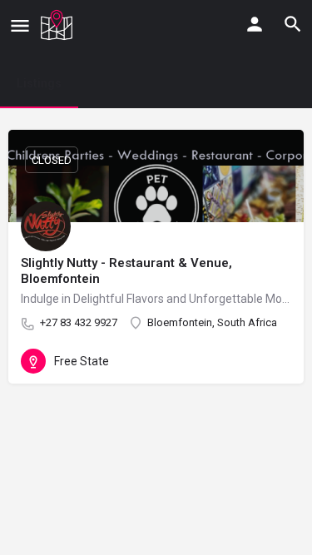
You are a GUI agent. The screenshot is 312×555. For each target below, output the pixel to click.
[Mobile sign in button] (254, 24)
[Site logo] (58, 25)
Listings (39, 83)
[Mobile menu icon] (20, 25)
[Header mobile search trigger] (293, 24)
